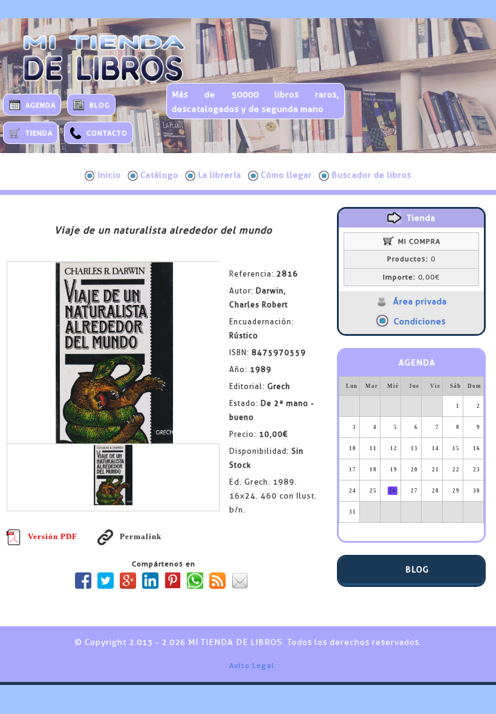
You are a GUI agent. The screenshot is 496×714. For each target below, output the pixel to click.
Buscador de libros (371, 175)
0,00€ (411, 277)
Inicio (109, 175)
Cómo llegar (286, 175)
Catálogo (159, 175)
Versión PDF (52, 536)
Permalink (140, 536)
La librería (219, 175)
